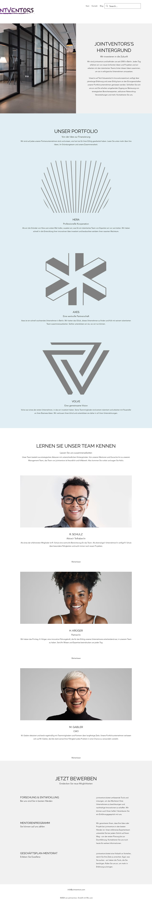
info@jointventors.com (76, 889)
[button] (76, 562)
